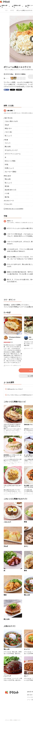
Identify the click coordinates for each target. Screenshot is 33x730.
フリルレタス (8, 204)
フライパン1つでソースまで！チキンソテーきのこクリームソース (12, 425)
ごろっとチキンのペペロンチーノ (12, 486)
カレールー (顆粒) (10, 171)
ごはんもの (7, 522)
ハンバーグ (7, 676)
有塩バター (8, 128)
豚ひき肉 (7, 146)
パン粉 (7, 193)
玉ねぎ (7, 125)
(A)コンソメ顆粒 (10, 161)
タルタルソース (9, 200)
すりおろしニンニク (11, 150)
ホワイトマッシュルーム (13, 154)
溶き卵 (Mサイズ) (10, 190)
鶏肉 (5, 595)
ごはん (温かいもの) (11, 121)
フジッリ (7, 143)
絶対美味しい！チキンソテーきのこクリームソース (12, 455)
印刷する (19, 89)
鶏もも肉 (7, 179)
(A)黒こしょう (9, 168)
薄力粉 (7, 186)
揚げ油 (7, 197)
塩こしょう (8, 135)
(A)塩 (6, 164)
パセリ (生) (8, 132)
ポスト (13, 89)
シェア (7, 89)
